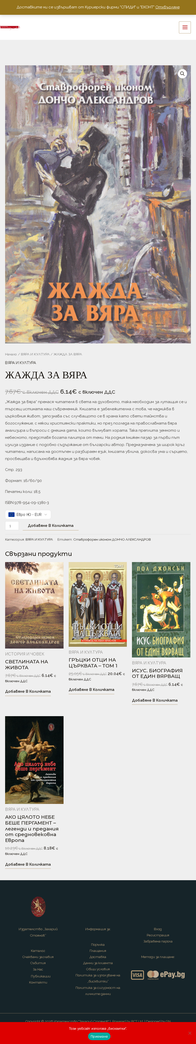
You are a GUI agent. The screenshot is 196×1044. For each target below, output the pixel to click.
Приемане (99, 1036)
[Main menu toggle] (185, 27)
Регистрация (158, 935)
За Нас (38, 969)
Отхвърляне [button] (167, 7)
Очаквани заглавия (38, 957)
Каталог (38, 951)
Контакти (38, 982)
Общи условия (98, 969)
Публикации (41, 976)
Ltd (140, 1021)
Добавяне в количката (51, 525)
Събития (38, 963)
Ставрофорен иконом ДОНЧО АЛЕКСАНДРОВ (112, 539)
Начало (11, 354)
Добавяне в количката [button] (28, 691)
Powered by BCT (124, 1021)
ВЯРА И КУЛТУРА (35, 354)
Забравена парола (158, 941)
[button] (182, 73)
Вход (158, 929)
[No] (189, 1033)
